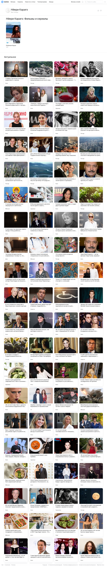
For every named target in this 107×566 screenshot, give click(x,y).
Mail (2, 564)
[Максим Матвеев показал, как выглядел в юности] (41, 324)
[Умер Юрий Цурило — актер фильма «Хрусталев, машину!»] (91, 249)
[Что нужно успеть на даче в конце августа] (66, 249)
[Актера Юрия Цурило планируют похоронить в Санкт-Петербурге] (41, 349)
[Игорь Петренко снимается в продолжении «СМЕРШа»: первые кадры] (41, 500)
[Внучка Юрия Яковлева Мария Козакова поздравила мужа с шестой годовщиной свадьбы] (41, 123)
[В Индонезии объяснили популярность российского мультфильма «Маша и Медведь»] (66, 374)
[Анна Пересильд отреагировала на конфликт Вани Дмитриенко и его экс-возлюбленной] (16, 148)
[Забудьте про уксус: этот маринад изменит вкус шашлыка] (66, 148)
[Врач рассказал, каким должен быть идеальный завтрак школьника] (16, 475)
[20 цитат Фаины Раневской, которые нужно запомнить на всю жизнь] (66, 224)
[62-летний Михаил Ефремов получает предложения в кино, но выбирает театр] (16, 500)
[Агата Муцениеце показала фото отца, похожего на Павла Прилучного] (66, 349)
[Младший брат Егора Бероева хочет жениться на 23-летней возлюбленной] (91, 274)
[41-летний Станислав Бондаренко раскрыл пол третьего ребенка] (91, 324)
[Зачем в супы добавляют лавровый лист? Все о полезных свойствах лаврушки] (16, 374)
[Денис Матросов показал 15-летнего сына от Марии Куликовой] (66, 399)
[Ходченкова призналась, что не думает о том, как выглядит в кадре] (16, 550)
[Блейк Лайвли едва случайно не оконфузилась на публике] (91, 374)
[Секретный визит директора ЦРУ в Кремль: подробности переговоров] (41, 299)
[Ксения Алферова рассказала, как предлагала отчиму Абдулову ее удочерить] (91, 73)
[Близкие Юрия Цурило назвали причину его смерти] (91, 173)
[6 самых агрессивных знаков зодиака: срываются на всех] (66, 500)
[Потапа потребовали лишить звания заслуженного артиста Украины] (91, 424)
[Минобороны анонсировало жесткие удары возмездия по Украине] (91, 399)
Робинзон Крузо (11, 45)
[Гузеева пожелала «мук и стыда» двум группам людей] (66, 198)
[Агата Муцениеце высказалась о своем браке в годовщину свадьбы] (66, 173)
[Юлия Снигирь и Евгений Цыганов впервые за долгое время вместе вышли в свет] (66, 550)
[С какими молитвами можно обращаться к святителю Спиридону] (16, 198)
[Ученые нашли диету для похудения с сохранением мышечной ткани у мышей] (16, 525)
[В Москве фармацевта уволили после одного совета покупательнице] (41, 198)
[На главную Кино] (6, 2)
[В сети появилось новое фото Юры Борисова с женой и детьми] (16, 299)
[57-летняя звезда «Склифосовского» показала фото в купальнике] (66, 424)
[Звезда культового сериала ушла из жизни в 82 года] (66, 123)
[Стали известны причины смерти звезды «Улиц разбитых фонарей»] (16, 224)
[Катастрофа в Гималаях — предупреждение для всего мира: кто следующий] (41, 73)
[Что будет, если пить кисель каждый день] (66, 98)
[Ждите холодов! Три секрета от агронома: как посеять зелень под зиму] (91, 198)
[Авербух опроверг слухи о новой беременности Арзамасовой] (41, 399)
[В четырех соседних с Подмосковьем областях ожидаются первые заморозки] (16, 349)
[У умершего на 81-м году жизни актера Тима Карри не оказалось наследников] (16, 274)
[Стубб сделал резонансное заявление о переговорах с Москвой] (91, 349)
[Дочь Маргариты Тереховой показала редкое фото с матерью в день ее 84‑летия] (16, 98)
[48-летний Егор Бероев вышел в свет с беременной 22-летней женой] (66, 324)
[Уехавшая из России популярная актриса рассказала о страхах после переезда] (16, 123)
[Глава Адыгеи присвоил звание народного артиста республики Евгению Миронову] (41, 550)
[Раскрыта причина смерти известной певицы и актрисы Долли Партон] (91, 98)
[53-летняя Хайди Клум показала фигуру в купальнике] (41, 424)
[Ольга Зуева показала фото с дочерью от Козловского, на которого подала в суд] (41, 475)
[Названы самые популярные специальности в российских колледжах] (41, 249)
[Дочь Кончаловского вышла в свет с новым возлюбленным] (41, 374)
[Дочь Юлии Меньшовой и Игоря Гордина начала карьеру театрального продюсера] (41, 148)
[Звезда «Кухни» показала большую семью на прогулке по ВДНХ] (91, 475)
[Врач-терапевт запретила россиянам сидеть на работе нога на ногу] (16, 424)
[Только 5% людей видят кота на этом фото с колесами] (66, 274)
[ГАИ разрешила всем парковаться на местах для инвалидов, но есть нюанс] (66, 299)
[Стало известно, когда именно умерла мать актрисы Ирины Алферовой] (16, 324)
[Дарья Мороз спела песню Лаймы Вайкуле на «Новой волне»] (91, 224)
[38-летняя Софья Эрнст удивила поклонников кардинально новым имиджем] (16, 399)
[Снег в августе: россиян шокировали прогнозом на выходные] (16, 173)
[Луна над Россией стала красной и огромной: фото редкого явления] (91, 500)
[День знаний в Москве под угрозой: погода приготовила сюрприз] (91, 123)
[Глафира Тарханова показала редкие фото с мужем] (16, 73)
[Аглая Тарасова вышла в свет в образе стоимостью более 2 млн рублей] (91, 550)
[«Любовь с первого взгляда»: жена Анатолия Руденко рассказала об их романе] (41, 98)
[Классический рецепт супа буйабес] (41, 449)
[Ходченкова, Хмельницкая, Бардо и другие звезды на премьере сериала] (66, 475)
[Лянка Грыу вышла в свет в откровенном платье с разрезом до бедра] (66, 449)
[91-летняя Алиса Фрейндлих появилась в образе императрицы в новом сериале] (41, 224)
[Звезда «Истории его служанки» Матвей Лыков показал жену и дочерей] (91, 299)
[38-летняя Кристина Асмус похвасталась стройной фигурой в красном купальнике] (91, 449)
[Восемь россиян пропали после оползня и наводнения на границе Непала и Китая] (91, 148)
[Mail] (2, 2)
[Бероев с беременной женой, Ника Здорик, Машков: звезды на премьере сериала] (16, 449)
